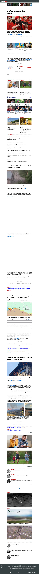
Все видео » (30, 541)
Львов (8, 283)
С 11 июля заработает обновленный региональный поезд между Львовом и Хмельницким (18, 288)
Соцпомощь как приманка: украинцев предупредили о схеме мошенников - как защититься (18, 147)
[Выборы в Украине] (29, 5)
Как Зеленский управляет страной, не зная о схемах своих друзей (19, 475)
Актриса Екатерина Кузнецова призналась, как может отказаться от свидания (18, 136)
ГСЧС (28, 283)
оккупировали (17, 338)
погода (26, 283)
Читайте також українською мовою (23, 300)
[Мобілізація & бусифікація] (16, 5)
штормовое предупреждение (20, 283)
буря (12, 283)
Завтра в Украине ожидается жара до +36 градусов (13, 286)
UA (34, 1)
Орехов (19, 345)
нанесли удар (22, 416)
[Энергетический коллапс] (10, 5)
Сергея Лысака (12, 385)
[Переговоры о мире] (23, 5)
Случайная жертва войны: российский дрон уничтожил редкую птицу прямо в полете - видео (18, 348)
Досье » (8, 542)
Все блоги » (30, 484)
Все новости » (30, 353)
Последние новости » (10, 134)
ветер (14, 283)
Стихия (30, 283)
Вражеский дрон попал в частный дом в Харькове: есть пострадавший (17, 161)
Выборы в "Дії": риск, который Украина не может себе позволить (19, 470)
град (16, 283)
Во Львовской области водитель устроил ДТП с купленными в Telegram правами (18, 150)
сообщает (10, 34)
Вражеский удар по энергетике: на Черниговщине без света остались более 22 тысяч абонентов (19, 156)
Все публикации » (29, 466)
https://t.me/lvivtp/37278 (10, 236)
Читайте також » (9, 426)
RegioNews (20, 34)
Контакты (2, 565)
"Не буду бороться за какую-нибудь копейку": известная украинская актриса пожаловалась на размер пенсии (18, 139)
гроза (10, 283)
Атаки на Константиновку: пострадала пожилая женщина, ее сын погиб (16, 351)
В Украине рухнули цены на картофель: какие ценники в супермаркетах (17, 144)
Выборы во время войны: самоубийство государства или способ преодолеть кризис (21, 480)
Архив (1, 567)
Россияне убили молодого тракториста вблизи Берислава (14, 430)
